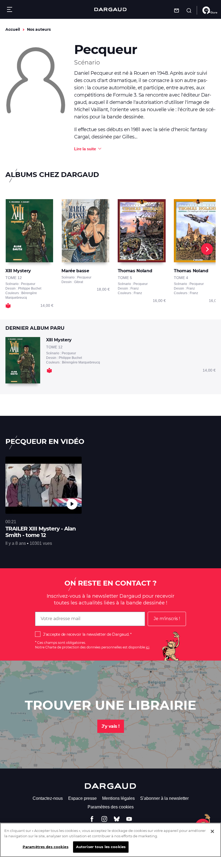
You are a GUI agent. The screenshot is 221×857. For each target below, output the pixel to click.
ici (147, 647)
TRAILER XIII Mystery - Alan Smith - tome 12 (40, 531)
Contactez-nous (48, 798)
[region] (110, 840)
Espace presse (82, 798)
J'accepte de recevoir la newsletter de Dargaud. (86, 634)
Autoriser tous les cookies (101, 847)
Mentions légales (118, 798)
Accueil (12, 29)
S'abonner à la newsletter (164, 798)
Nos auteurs (39, 29)
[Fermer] (212, 831)
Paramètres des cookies (111, 807)
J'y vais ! (111, 726)
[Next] (207, 249)
